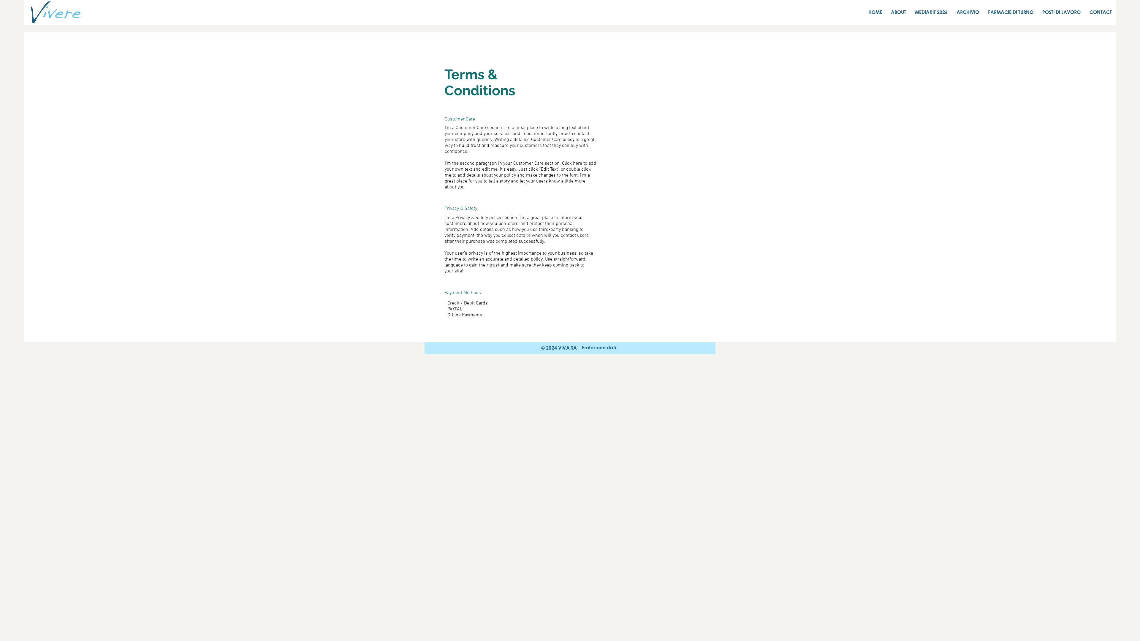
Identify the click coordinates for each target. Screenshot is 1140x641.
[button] (599, 347)
